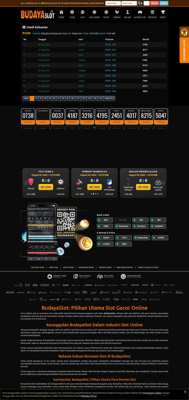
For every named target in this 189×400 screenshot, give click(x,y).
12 (84, 98)
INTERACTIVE (140, 17)
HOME (61, 17)
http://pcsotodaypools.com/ (54, 33)
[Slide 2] (93, 194)
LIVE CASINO (94, 17)
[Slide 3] (95, 194)
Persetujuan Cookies (152, 393)
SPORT (106, 17)
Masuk (154, 3)
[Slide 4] (97, 194)
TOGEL (72, 17)
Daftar (164, 3)
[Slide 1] (91, 194)
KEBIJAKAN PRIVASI (125, 267)
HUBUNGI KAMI (105, 267)
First (26, 98)
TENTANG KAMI (37, 267)
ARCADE (127, 17)
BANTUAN (53, 267)
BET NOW (46, 187)
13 (89, 98)
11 (78, 98)
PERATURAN (68, 267)
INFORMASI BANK (86, 267)
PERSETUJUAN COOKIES (148, 267)
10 (72, 98)
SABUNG (117, 17)
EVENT (163, 17)
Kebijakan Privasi (89, 396)
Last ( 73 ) (109, 98)
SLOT (82, 17)
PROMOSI (152, 17)
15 (100, 98)
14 (95, 98)
